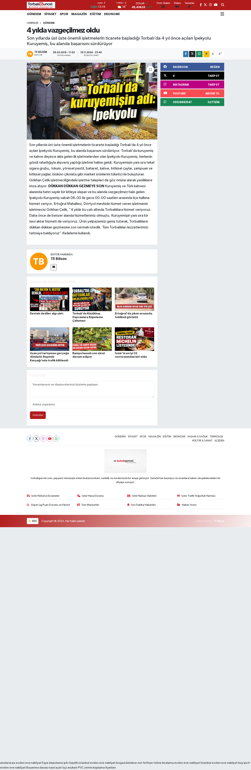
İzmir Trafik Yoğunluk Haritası (198, 495)
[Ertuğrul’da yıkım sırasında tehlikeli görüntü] (134, 299)
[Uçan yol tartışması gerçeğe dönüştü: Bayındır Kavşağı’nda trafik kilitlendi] (49, 339)
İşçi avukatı (69, 767)
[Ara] (222, 5)
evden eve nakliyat (187, 762)
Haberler (32, 23)
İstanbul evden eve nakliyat (219, 762)
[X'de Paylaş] (192, 54)
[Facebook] (30, 439)
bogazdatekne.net (129, 762)
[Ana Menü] (222, 14)
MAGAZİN (79, 14)
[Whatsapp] (56, 439)
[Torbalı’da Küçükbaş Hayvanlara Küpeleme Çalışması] (92, 299)
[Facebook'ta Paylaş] (185, 54)
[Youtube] (50, 439)
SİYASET (50, 14)
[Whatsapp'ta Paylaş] (199, 54)
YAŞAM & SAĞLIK (197, 436)
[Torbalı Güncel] (41, 5)
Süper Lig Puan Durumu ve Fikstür (50, 504)
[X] (36, 439)
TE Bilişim (219, 521)
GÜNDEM (34, 14)
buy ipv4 (244, 762)
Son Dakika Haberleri (143, 504)
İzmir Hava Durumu (93, 495)
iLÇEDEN (219, 440)
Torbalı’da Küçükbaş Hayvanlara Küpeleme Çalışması (87, 317)
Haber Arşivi (189, 504)
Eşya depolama (52, 762)
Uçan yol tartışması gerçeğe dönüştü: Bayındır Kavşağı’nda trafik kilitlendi (49, 357)
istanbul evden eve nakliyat (97, 762)
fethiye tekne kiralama (158, 762)
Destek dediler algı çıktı (46, 313)
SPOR (64, 14)
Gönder (38, 415)
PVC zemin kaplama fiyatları (97, 767)
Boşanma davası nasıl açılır (44, 767)
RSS (34, 521)
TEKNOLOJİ (216, 436)
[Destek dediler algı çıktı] (49, 299)
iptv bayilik (70, 762)
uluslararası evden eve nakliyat (21, 762)
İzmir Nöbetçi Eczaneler (45, 495)
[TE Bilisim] (39, 261)
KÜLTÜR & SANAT (202, 440)
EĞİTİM (95, 14)
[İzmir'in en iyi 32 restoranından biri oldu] (134, 339)
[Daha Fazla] (206, 54)
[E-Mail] (54, 267)
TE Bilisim (59, 259)
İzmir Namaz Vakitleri (144, 495)
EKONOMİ (112, 14)
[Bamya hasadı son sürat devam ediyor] (92, 339)
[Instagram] (43, 439)
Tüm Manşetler (90, 504)
